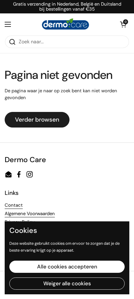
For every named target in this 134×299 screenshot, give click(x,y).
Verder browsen (37, 119)
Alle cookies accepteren (67, 266)
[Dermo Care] (65, 24)
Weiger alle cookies (67, 283)
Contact (14, 205)
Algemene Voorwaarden (30, 213)
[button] (123, 24)
